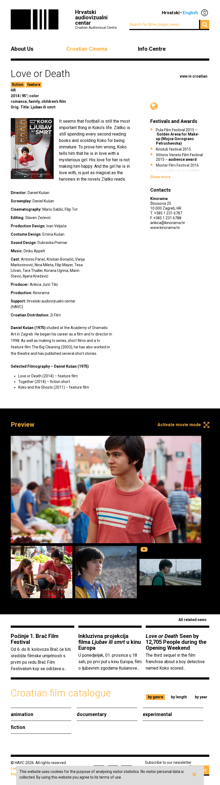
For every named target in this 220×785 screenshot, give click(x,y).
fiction (17, 84)
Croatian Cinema (86, 49)
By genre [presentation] (155, 697)
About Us (22, 49)
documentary (92, 714)
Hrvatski (170, 12)
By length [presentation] (179, 697)
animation (22, 714)
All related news (192, 620)
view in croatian (193, 76)
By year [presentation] (201, 697)
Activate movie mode (179, 424)
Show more (160, 177)
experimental (157, 714)
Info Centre (152, 49)
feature (33, 84)
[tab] (155, 697)
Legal (16, 768)
